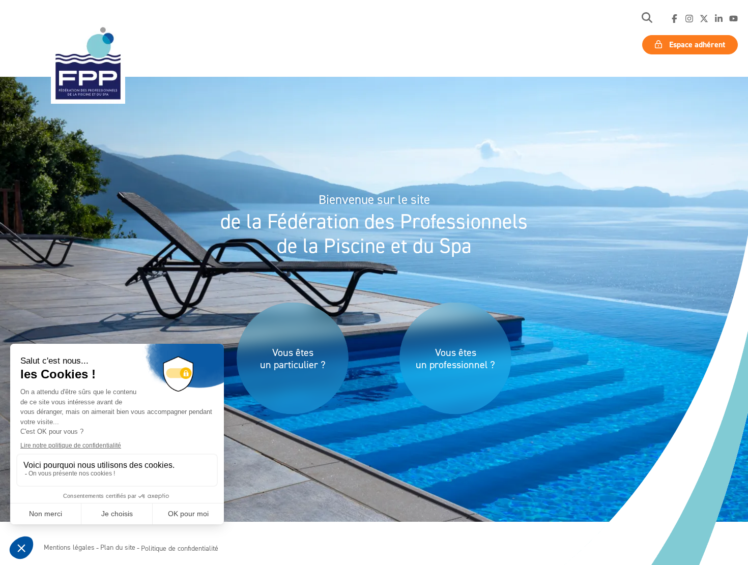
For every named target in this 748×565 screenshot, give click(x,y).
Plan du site (117, 547)
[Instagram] (689, 19)
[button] (647, 18)
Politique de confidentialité (179, 548)
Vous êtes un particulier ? (293, 358)
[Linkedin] (718, 19)
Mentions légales (69, 547)
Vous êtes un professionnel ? (455, 358)
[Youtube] (733, 19)
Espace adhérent (696, 44)
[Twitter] (704, 19)
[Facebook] (674, 19)
